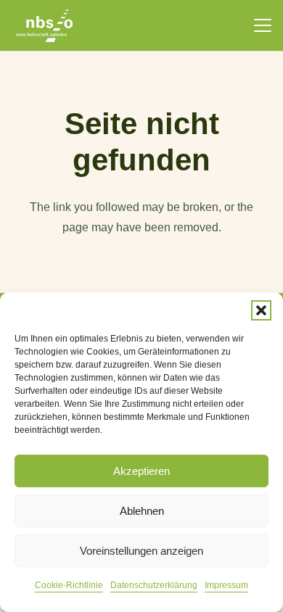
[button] (261, 310)
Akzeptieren (141, 471)
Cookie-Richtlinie (69, 585)
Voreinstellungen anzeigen (141, 551)
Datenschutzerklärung (153, 585)
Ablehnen (142, 511)
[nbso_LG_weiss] (44, 26)
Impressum (226, 585)
